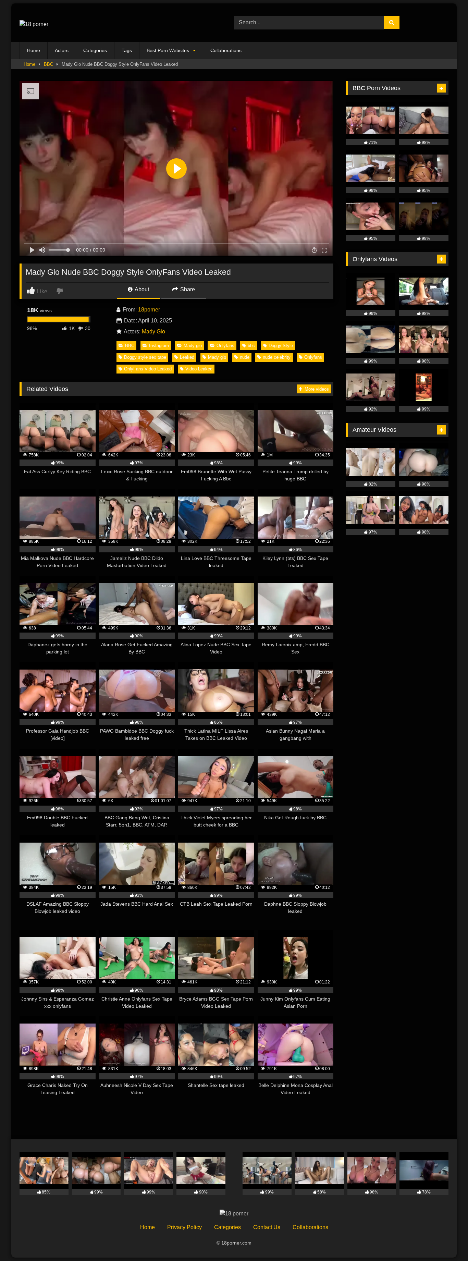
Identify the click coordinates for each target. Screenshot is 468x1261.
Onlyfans (225, 345)
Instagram (159, 345)
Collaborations (226, 50)
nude (244, 357)
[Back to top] (446, 1240)
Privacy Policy (184, 1227)
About (141, 289)
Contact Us (266, 1227)
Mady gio (193, 345)
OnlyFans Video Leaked (148, 368)
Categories (95, 50)
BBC (48, 64)
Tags (127, 50)
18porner (149, 310)
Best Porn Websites (168, 50)
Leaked (187, 357)
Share (187, 289)
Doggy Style (281, 345)
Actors (62, 50)
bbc (251, 345)
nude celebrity (277, 357)
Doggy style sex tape (145, 357)
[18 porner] (34, 22)
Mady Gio (153, 331)
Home (33, 50)
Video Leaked (198, 368)
